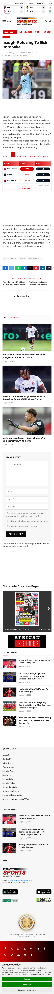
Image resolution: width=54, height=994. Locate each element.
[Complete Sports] (27, 21)
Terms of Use (8, 767)
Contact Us (7, 759)
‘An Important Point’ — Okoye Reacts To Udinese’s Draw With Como (24, 439)
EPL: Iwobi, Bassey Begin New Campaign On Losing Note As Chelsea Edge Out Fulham (32, 676)
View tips (26, 189)
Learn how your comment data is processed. (27, 544)
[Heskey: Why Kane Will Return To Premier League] (9, 692)
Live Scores (10, 32)
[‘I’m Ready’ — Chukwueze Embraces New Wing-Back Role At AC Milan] (27, 337)
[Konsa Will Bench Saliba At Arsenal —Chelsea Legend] (9, 663)
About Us (6, 755)
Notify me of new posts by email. (23, 526)
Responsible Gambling (12, 795)
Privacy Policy (8, 779)
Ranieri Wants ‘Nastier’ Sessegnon (31, 156)
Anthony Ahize (21, 296)
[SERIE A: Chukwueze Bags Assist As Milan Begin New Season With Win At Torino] (27, 379)
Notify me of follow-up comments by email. (28, 521)
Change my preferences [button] (27, 990)
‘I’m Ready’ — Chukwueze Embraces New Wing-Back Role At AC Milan (24, 356)
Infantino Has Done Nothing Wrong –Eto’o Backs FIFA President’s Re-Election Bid (35, 720)
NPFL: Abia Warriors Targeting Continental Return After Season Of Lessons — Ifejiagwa (35, 705)
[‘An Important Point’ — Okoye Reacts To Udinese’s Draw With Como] (27, 421)
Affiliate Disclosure (11, 791)
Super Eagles (25, 32)
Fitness (6, 37)
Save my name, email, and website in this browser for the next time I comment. (25, 514)
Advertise (7, 763)
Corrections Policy (10, 787)
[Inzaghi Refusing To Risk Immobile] (27, 98)
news (13, 258)
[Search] (46, 21)
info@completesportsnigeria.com (21, 881)
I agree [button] (27, 979)
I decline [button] (27, 984)
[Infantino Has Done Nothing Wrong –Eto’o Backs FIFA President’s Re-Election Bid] (9, 721)
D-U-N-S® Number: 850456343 (16, 799)
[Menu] (7, 21)
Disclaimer (7, 775)
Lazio (6, 258)
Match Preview (44, 185)
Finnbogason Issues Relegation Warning (38, 283)
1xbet (44, 169)
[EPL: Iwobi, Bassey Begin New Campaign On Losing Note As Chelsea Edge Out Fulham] (9, 677)
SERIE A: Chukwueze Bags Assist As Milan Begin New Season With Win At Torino (24, 398)
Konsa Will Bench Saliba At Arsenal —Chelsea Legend (34, 661)
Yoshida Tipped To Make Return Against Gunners (14, 283)
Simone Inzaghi (34, 258)
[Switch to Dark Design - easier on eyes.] (50, 21)
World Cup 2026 (43, 32)
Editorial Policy (9, 783)
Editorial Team (9, 771)
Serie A (6, 185)
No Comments (10, 55)
